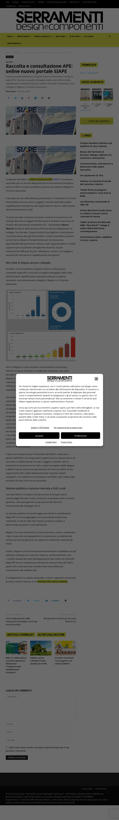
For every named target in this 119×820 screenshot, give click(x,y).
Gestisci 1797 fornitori (40, 427)
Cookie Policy (51, 442)
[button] (96, 378)
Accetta (39, 435)
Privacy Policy (66, 442)
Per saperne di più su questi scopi (68, 427)
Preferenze (80, 435)
